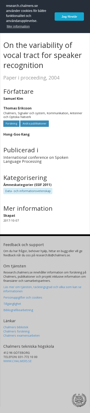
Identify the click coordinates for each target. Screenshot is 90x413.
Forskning (11, 123)
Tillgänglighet (12, 304)
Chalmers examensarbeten (21, 335)
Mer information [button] (18, 26)
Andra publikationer (34, 123)
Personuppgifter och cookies (22, 297)
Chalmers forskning (16, 331)
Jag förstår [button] (69, 16)
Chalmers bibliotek (15, 327)
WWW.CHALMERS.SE (17, 361)
